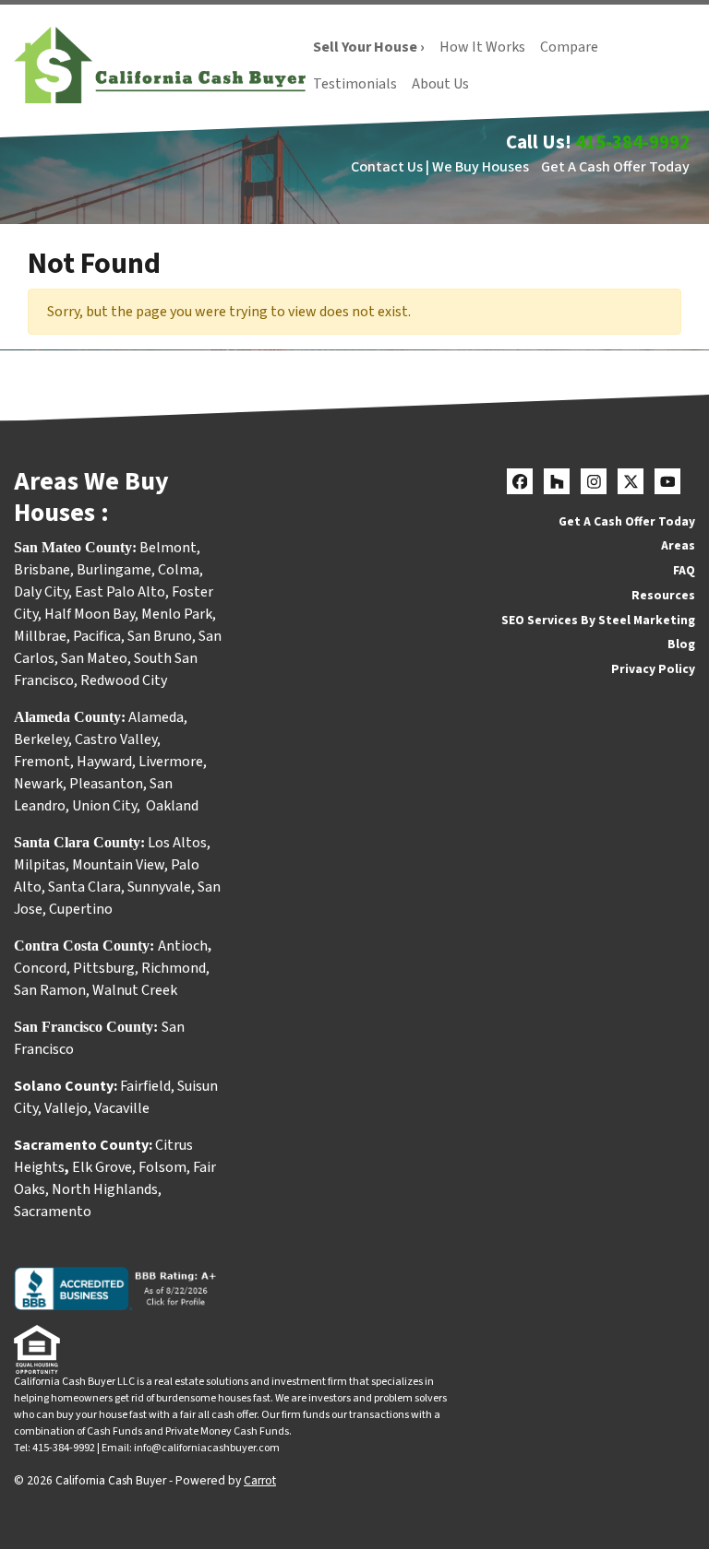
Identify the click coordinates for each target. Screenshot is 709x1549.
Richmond (173, 968)
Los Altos (177, 843)
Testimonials (355, 84)
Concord (40, 968)
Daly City (41, 592)
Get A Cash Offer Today (615, 167)
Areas (678, 545)
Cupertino (81, 909)
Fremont (42, 761)
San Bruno (159, 636)
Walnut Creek (134, 990)
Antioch (183, 946)
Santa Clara (84, 887)
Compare (569, 47)
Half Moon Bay (89, 614)
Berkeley (41, 739)
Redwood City (123, 680)
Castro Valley (116, 739)
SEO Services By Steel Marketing (598, 620)
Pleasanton (106, 784)
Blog (681, 644)
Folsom (162, 1167)
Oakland (172, 806)
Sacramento (52, 1211)
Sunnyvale (159, 887)
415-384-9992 (632, 142)
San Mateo (94, 658)
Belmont (168, 548)
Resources (663, 595)
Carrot (260, 1480)
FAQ (684, 570)
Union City (104, 806)
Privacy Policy (653, 669)
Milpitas (40, 865)
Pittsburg (104, 968)
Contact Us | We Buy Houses (440, 167)
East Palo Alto (120, 592)
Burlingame (114, 570)
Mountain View (118, 865)
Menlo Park (176, 614)
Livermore (170, 761)
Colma (178, 570)
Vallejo (66, 1108)
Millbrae (40, 636)
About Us (440, 84)
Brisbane (42, 570)
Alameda (156, 717)
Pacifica (97, 636)
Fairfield (145, 1086)
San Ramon (50, 990)
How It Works (482, 47)
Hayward (104, 761)
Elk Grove (102, 1167)
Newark (38, 784)
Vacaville (122, 1108)
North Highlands (105, 1189)
